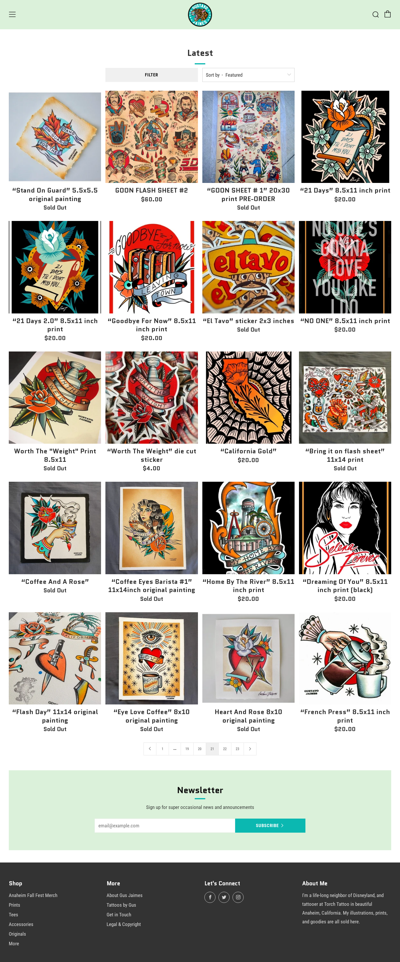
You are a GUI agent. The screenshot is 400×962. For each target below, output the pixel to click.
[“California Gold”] (248, 397)
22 (225, 749)
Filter (151, 75)
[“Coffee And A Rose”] (55, 528)
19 (187, 749)
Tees (13, 915)
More (14, 943)
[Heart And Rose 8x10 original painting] (248, 658)
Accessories (21, 924)
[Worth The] (55, 397)
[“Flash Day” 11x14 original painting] (55, 658)
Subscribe (267, 825)
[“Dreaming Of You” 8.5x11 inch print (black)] (345, 528)
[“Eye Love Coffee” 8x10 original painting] (151, 658)
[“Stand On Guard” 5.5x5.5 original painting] (55, 137)
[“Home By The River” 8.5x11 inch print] (248, 528)
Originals (17, 934)
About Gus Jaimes (125, 895)
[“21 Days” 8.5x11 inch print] (345, 137)
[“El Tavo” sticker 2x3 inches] (248, 267)
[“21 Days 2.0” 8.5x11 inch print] (55, 267)
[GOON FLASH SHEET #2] (151, 137)
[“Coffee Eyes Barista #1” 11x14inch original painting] (151, 528)
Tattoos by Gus (121, 905)
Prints (14, 905)
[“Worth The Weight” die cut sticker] (151, 397)
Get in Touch (119, 915)
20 (199, 749)
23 (237, 749)
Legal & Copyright (124, 924)
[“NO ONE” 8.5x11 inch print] (345, 267)
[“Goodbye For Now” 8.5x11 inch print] (151, 267)
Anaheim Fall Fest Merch (33, 895)
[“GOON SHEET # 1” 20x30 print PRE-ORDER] (248, 137)
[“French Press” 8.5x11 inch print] (345, 658)
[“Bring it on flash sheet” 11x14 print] (345, 397)
